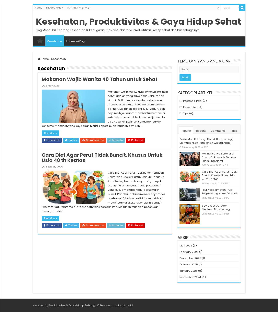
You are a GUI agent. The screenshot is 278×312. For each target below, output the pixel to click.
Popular (186, 131)
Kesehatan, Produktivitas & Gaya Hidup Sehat (138, 21)
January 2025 (188, 271)
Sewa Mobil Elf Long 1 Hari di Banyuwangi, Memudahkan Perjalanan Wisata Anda (206, 141)
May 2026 (185, 245)
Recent (201, 131)
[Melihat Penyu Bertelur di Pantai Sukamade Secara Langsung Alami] (189, 159)
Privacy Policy (54, 7)
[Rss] (218, 7)
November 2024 (190, 277)
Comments (218, 131)
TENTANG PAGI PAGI (78, 7)
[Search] (242, 8)
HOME (40, 40)
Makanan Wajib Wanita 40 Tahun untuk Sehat (100, 79)
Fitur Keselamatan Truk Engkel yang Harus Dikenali (219, 191)
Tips (185, 113)
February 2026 (188, 252)
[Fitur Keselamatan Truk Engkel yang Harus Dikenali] (189, 194)
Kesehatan (54, 41)
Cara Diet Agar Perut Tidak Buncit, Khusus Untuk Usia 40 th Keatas (102, 158)
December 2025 (190, 258)
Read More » (50, 133)
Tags (234, 131)
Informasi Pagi (75, 41)
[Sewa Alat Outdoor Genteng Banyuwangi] (189, 214)
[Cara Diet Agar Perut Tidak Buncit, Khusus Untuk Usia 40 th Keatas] (189, 177)
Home (38, 7)
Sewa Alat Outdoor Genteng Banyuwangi (216, 207)
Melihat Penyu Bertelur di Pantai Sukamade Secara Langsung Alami (219, 157)
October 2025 (188, 264)
